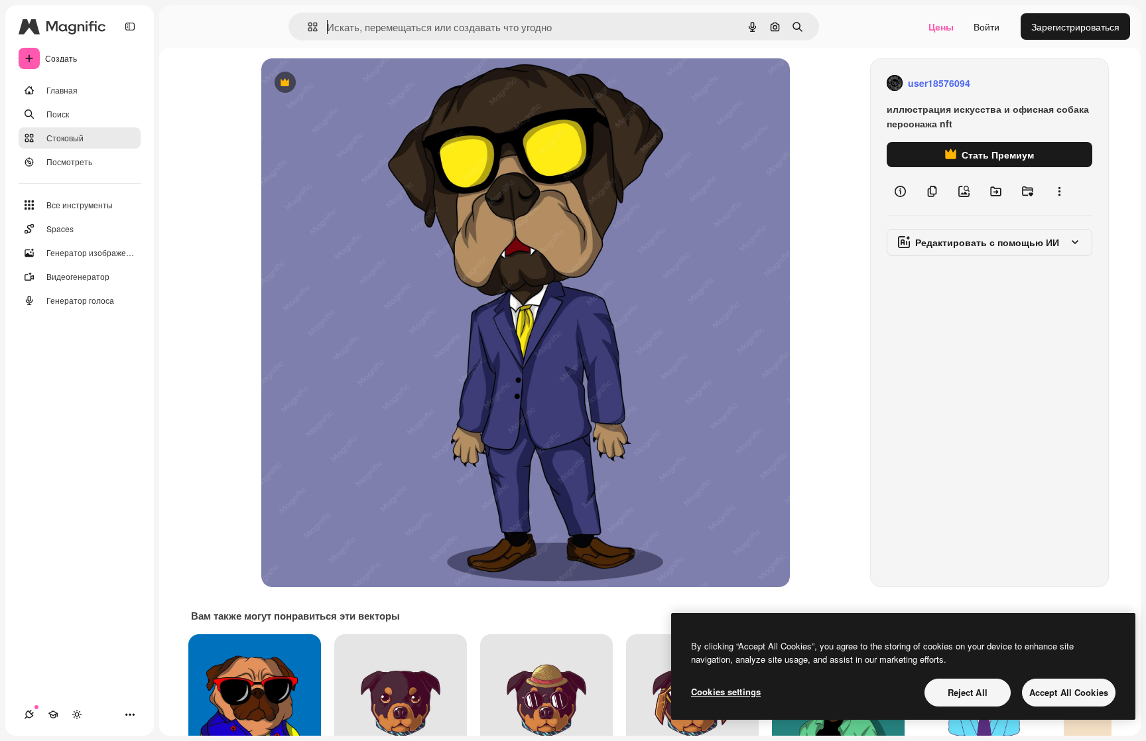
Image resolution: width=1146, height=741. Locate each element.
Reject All (967, 692)
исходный (350, 83)
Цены (941, 26)
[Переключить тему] (77, 714)
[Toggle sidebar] (130, 26)
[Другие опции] (1059, 191)
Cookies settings (726, 691)
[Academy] (53, 714)
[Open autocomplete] (307, 27)
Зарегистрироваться (1075, 26)
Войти (986, 26)
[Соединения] (29, 714)
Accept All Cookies (1068, 692)
